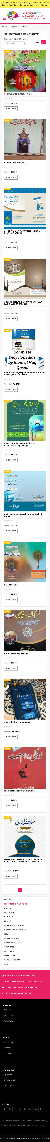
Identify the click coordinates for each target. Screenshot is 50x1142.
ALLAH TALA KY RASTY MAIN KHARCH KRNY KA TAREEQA (22, 232)
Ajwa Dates (10, 947)
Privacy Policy (9, 1015)
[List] (43, 42)
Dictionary (10, 913)
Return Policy (9, 1021)
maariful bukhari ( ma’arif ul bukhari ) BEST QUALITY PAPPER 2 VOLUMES (23, 860)
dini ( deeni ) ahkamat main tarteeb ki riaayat (23, 515)
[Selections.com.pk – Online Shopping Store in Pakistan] (25, 15)
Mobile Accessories (14, 925)
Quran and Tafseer (13, 943)
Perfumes (9, 900)
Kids (6, 934)
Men (6, 964)
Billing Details (9, 1086)
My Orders (8, 1075)
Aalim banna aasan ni (14, 163)
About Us (7, 1010)
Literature (9, 955)
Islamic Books (11, 938)
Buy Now (12, 108)
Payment (7, 1048)
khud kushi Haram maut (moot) (19, 791)
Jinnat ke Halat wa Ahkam (17, 722)
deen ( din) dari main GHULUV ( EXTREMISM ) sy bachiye (19, 444)
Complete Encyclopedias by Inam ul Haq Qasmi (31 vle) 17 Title (24, 374)
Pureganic (9, 951)
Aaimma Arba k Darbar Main (18, 94)
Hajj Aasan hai (11, 585)
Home (4, 27)
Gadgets (8, 917)
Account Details (10, 1080)
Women (7, 908)
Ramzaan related (13, 960)
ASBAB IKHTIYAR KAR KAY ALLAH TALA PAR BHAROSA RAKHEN (23, 303)
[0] (45, 19)
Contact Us (8, 1053)
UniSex (7, 921)
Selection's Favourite (15, 904)
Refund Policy (9, 1042)
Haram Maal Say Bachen (16, 653)
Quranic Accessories (15, 930)
